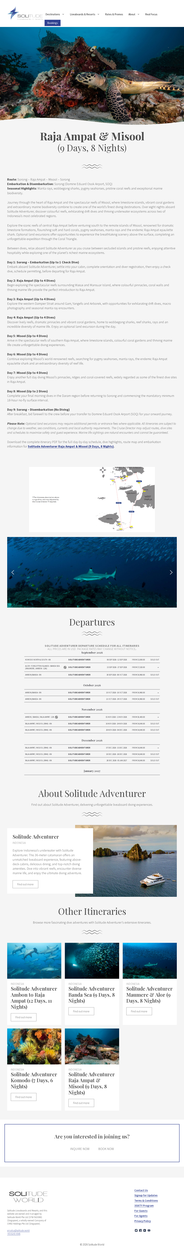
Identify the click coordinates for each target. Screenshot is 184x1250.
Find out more (25, 884)
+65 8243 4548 (13, 1233)
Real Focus (151, 14)
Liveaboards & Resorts (82, 14)
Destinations (52, 14)
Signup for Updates (146, 1195)
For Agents (141, 1215)
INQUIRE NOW (79, 1149)
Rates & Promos (114, 14)
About (131, 14)
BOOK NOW (106, 1149)
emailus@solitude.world (18, 1230)
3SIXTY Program (144, 1205)
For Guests (141, 1210)
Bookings (52, 23)
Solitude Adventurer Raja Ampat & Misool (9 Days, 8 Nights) (71, 446)
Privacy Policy (142, 1221)
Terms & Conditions (146, 1200)
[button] (13, 572)
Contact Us (141, 1190)
